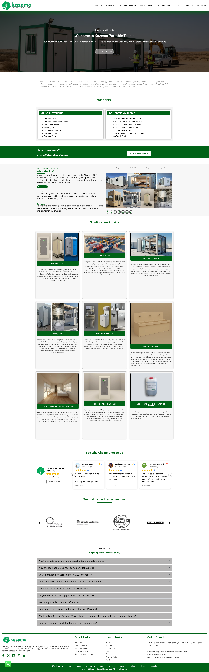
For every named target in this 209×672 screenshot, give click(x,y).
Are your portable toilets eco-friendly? (59, 602)
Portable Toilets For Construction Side (128, 133)
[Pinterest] (127, 212)
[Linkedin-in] (115, 212)
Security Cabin (146, 6)
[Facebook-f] (107, 212)
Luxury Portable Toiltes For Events (126, 119)
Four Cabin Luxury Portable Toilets (127, 122)
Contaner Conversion (53, 124)
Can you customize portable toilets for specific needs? (68, 623)
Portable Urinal (50, 133)
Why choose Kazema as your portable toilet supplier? (67, 568)
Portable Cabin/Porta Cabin (56, 122)
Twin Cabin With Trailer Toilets (125, 127)
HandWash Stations (120, 136)
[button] (170, 475)
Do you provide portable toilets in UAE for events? (65, 574)
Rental (177, 6)
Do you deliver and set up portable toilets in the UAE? (67, 595)
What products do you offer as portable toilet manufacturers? (71, 561)
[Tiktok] (130, 212)
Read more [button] (79, 485)
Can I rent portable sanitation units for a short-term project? (71, 581)
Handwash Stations (52, 130)
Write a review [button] (55, 482)
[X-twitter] (111, 212)
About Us (98, 6)
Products (110, 6)
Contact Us (201, 6)
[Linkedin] (13, 655)
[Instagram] (119, 212)
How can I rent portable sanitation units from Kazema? (68, 609)
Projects (189, 6)
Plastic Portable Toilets (122, 130)
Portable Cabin (164, 6)
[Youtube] (123, 212)
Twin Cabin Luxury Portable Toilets (127, 124)
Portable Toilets (126, 6)
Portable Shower (51, 136)
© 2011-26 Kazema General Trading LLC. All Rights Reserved (104, 669)
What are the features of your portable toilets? (63, 588)
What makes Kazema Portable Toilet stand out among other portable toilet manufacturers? (87, 616)
